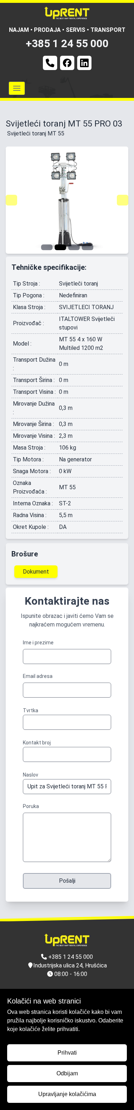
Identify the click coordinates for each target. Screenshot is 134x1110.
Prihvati (67, 1053)
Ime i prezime (38, 642)
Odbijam (67, 1073)
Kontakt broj (37, 742)
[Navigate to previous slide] (11, 200)
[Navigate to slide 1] (47, 247)
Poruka (31, 806)
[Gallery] (67, 200)
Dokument (36, 571)
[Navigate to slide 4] (87, 247)
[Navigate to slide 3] (74, 247)
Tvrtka (30, 710)
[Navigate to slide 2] (60, 247)
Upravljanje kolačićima (67, 1094)
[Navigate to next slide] (122, 200)
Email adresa (38, 676)
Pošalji (67, 880)
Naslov (30, 775)
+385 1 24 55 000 (67, 43)
